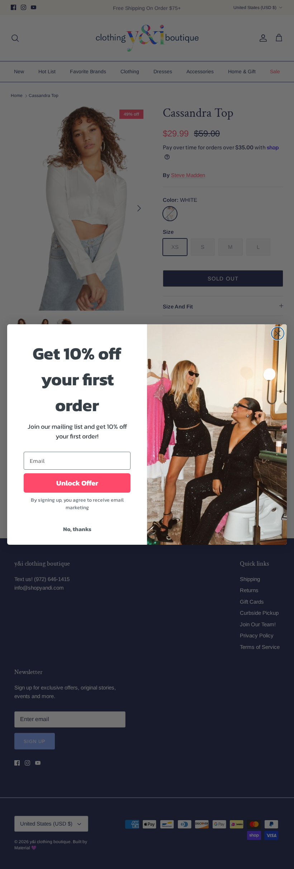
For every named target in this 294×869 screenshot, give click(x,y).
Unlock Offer (77, 483)
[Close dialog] (277, 333)
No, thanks (77, 529)
